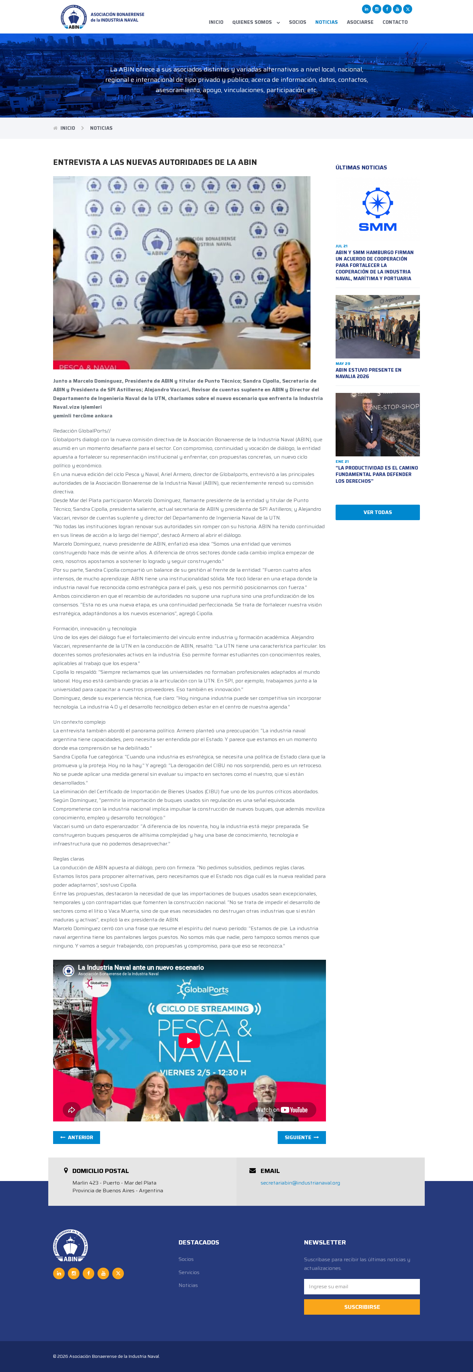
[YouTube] (397, 9)
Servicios (189, 1272)
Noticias (326, 22)
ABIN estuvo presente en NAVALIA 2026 (369, 373)
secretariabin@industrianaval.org (300, 1183)
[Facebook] (387, 9)
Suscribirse (362, 1306)
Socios (297, 22)
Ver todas (378, 512)
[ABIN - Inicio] (102, 17)
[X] (407, 9)
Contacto (395, 22)
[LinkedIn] (366, 9)
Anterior (79, 1137)
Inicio (216, 22)
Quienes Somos (252, 22)
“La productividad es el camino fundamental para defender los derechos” (377, 474)
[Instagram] (376, 9)
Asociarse (360, 22)
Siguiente (299, 1137)
